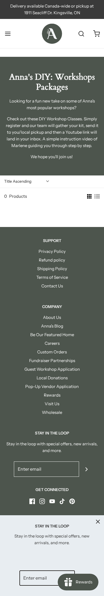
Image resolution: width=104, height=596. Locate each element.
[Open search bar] (81, 33)
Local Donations (52, 377)
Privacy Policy (52, 251)
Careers (52, 343)
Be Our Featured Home (52, 334)
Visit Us (52, 403)
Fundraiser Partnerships (52, 360)
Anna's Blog (52, 326)
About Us (52, 317)
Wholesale (52, 412)
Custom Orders (52, 352)
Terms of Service (52, 277)
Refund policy (52, 260)
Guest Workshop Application (52, 369)
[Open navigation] (7, 33)
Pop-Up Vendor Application (52, 386)
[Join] (86, 469)
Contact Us (52, 286)
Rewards (52, 395)
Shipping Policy (52, 268)
